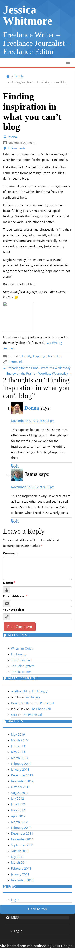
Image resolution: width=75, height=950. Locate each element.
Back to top (37, 909)
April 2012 (18, 816)
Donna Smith (20, 703)
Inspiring (39, 356)
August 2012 (20, 793)
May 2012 (18, 810)
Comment (10, 553)
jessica (12, 137)
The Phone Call (21, 660)
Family (19, 76)
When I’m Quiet (21, 648)
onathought (19, 691)
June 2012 (18, 804)
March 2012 (19, 822)
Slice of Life (54, 356)
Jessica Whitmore (27, 15)
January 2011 (20, 874)
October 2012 (20, 787)
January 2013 (20, 769)
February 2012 (21, 828)
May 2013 (18, 752)
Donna (31, 408)
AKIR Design (62, 945)
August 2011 (20, 851)
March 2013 (19, 758)
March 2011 (19, 862)
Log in (15, 900)
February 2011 (21, 868)
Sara (14, 715)
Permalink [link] (16, 362)
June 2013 (18, 746)
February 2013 (21, 764)
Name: (9, 583)
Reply (15, 465)
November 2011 (22, 839)
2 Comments (16, 148)
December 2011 (22, 833)
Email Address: (15, 596)
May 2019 (18, 734)
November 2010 (22, 880)
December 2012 (22, 775)
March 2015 (19, 740)
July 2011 (17, 857)
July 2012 (17, 798)
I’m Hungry (18, 654)
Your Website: (13, 610)
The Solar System (23, 666)
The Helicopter (21, 672)
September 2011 (22, 845)
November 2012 (22, 781)
